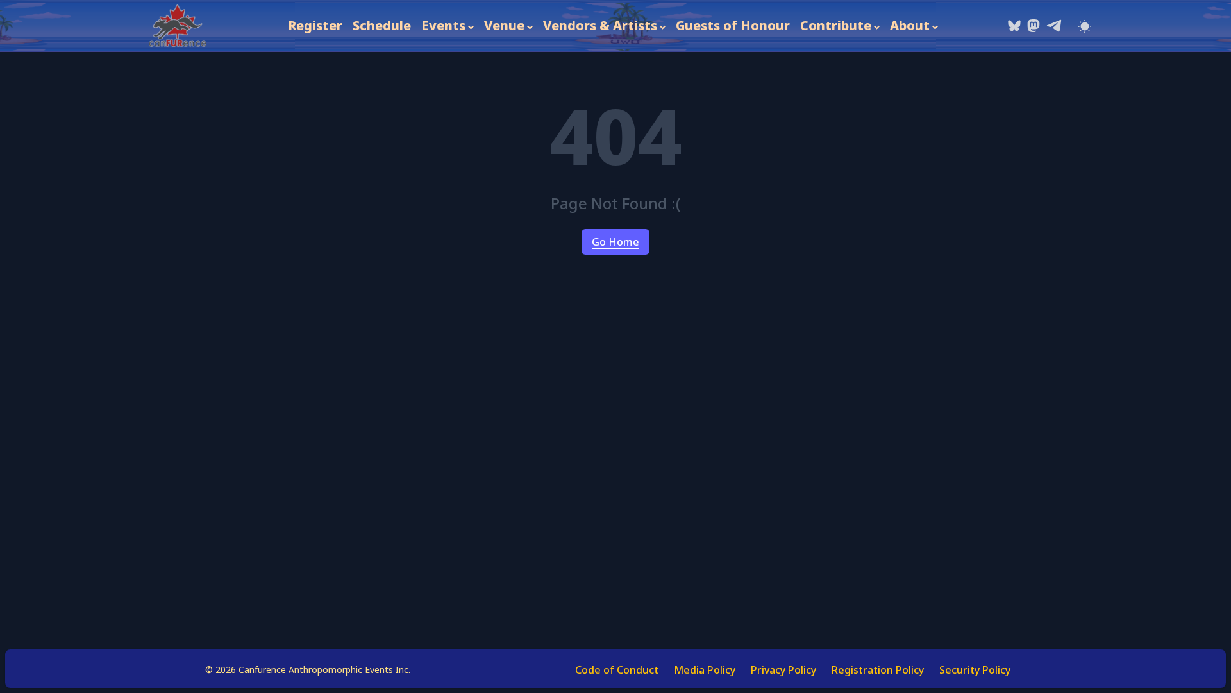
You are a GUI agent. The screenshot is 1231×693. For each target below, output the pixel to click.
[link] (177, 25)
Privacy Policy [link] (783, 670)
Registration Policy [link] (878, 670)
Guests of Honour (733, 25)
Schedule (382, 25)
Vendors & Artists (600, 25)
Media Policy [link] (704, 670)
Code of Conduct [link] (616, 670)
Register (315, 25)
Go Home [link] (615, 242)
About (910, 25)
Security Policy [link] (974, 670)
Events (443, 25)
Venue (504, 25)
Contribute (835, 25)
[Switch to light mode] (1085, 25)
